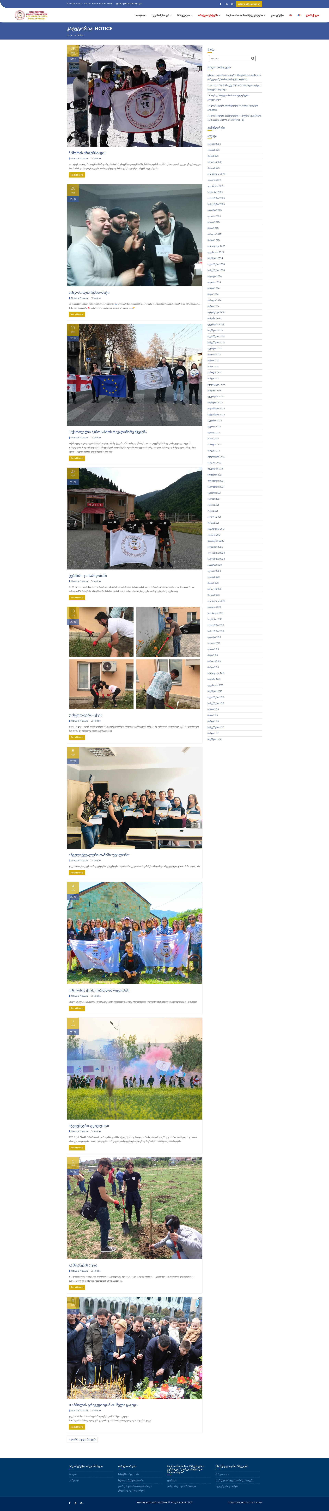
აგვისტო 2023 (215, 348)
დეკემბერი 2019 (215, 613)
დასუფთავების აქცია (85, 715)
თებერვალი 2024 (216, 312)
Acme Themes (254, 1502)
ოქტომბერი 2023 (216, 336)
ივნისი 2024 (214, 288)
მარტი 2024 (214, 306)
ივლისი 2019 (214, 643)
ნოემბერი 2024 (215, 258)
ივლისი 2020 (214, 570)
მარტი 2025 (214, 240)
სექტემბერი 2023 (216, 342)
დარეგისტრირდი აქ (249, 4)
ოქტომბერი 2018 (216, 697)
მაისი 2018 (213, 715)
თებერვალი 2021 (216, 528)
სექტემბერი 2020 (216, 558)
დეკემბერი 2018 (215, 685)
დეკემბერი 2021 (215, 468)
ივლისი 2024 (214, 282)
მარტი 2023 (214, 378)
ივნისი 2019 (213, 649)
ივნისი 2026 (214, 149)
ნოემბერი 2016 (215, 739)
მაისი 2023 (213, 366)
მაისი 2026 (213, 155)
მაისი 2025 (213, 228)
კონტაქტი (74, 1480)
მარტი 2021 (213, 522)
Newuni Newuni (79, 158)
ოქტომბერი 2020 (216, 552)
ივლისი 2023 (214, 354)
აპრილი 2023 (214, 372)
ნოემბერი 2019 (215, 619)
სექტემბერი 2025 (216, 204)
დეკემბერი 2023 (216, 324)
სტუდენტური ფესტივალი (89, 1125)
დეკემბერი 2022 (216, 396)
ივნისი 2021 (213, 504)
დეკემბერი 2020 (216, 540)
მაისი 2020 (213, 583)
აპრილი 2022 (215, 444)
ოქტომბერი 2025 (216, 198)
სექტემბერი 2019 (216, 631)
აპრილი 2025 (215, 234)
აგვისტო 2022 (215, 420)
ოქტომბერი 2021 (216, 480)
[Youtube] (226, 4)
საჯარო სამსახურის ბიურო (131, 1480)
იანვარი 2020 (214, 607)
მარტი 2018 (213, 721)
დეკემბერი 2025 (216, 186)
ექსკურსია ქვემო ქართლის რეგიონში (99, 990)
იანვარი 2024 (214, 318)
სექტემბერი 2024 (216, 270)
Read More (77, 174)
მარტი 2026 (214, 168)
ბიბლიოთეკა (222, 1474)
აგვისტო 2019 (214, 637)
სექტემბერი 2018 (216, 703)
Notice (97, 158)
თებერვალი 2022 (216, 456)
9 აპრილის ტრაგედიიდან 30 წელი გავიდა (103, 1405)
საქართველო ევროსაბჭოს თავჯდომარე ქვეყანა (108, 432)
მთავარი (73, 1474)
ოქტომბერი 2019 (216, 625)
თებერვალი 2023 (216, 384)
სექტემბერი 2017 (216, 727)
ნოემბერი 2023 (215, 330)
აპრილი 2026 (215, 161)
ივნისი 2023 (214, 360)
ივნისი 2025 (214, 222)
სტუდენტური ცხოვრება (227, 1486)
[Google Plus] (232, 4)
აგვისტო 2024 (215, 276)
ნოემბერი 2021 (215, 474)
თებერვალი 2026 (216, 174)
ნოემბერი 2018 (215, 691)
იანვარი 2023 (214, 390)
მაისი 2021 (213, 510)
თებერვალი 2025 (216, 246)
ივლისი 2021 (214, 498)
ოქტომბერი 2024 (216, 264)
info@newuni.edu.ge (130, 3)
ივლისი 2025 (214, 216)
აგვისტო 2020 (215, 564)
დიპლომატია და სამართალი (181, 1486)
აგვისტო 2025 (215, 210)
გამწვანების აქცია (83, 1265)
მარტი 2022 (214, 450)
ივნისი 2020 (214, 576)
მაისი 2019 (213, 655)
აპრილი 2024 (215, 300)
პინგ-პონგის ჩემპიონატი (89, 292)
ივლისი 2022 (214, 426)
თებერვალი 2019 (216, 673)
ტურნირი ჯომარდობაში (88, 575)
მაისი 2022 (213, 438)
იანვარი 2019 (214, 679)
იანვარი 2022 (214, 462)
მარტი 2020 (214, 595)
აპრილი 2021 (214, 516)
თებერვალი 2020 (216, 601)
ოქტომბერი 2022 (216, 408)
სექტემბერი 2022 (216, 414)
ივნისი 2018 (213, 709)
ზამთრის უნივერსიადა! (87, 153)
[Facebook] (220, 4)
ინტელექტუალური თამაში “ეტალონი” (99, 855)
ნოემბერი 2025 (215, 192)
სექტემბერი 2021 (216, 486)
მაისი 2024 (213, 294)
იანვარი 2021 (214, 534)
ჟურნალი (171, 1480)
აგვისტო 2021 (214, 492)
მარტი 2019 (213, 667)
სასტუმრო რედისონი (128, 1474)
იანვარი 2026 (214, 180)
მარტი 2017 (213, 733)
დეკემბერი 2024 (216, 252)
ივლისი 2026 (214, 143)
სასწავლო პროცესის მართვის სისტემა (234, 1480)
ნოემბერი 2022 (215, 402)
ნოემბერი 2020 (215, 546)
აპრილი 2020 (215, 589)
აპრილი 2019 (214, 661)
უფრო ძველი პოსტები (83, 1439)
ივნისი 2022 (214, 432)
